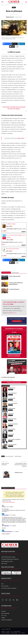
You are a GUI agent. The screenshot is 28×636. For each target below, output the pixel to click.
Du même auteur (15, 272)
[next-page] (4, 296)
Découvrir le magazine (14, 355)
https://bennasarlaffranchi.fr (12, 401)
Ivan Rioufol (11, 434)
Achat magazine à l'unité (7, 561)
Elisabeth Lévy (11, 388)
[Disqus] (14, 521)
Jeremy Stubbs (11, 429)
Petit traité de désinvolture (12, 248)
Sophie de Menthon (13, 424)
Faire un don (4, 563)
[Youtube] (17, 600)
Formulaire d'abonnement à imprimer (10, 559)
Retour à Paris (21, 138)
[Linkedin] (10, 600)
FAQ (2, 583)
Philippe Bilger (11, 408)
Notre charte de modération (8, 502)
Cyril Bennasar (11, 398)
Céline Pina (11, 413)
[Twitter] (13, 600)
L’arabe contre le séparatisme (5, 464)
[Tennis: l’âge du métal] (4, 277)
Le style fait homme (14, 289)
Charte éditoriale (5, 613)
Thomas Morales (12, 444)
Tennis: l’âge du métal (14, 276)
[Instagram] (6, 600)
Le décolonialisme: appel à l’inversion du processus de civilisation (20, 465)
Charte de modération (6, 619)
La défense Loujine (11, 224)
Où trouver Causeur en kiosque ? (9, 588)
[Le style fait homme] (4, 290)
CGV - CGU (3, 615)
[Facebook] (2, 600)
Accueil (2, 5)
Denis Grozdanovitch (9, 456)
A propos (3, 611)
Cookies (3, 617)
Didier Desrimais (12, 418)
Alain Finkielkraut (12, 393)
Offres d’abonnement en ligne (8, 557)
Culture (6, 5)
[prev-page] (2, 296)
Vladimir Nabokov (18, 456)
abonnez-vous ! (12, 312)
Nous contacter (5, 586)
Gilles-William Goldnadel (14, 439)
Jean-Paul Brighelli (12, 403)
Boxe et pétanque (14, 11)
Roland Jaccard (10, 17)
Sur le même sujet (6, 272)
